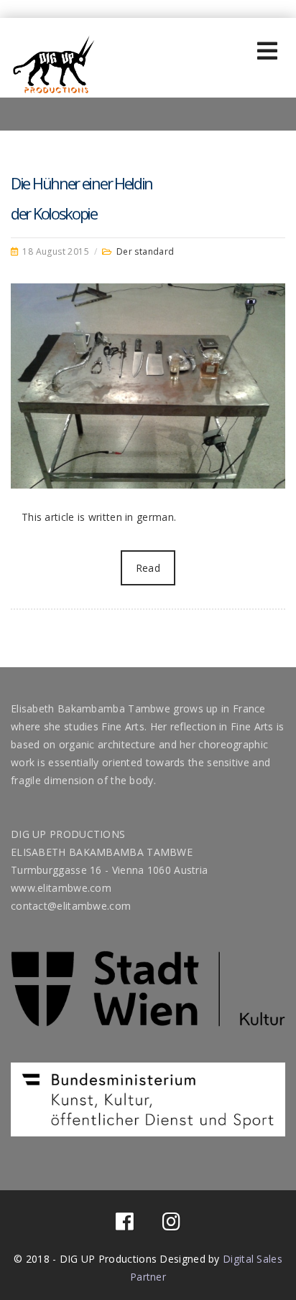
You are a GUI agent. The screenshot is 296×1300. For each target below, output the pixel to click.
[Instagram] (171, 1225)
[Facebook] (124, 1225)
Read (148, 568)
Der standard (145, 251)
